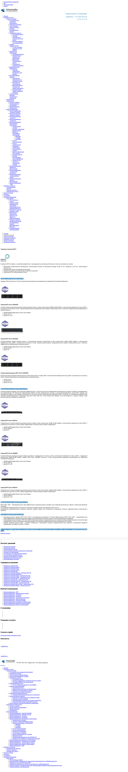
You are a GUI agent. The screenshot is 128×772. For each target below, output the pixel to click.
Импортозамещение (9, 627)
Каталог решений (8, 236)
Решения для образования (11, 552)
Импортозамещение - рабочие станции (14, 599)
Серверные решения (9, 238)
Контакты (6, 615)
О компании (7, 611)
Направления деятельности (11, 612)
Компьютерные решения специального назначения (18, 551)
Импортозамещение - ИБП (11, 592)
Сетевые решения (9, 629)
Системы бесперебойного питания (13, 556)
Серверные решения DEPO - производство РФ (17, 578)
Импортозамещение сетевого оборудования (16, 604)
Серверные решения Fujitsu (11, 568)
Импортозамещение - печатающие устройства (16, 597)
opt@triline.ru (4, 656)
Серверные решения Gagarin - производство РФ (17, 585)
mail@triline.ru (69, 16)
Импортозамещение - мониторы (13, 595)
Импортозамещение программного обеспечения (17, 602)
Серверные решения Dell (11, 571)
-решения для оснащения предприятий (16, 625)
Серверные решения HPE (11, 565)
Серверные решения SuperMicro (13, 574)
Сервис (6, 6)
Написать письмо (5, 533)
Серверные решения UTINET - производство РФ (17, 577)
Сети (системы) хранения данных (13, 555)
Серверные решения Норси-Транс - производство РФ (18, 584)
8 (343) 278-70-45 (82, 16)
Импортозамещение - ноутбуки (12, 596)
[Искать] (1, 540)
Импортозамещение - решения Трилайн (15, 600)
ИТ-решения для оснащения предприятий (15, 553)
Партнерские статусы (9, 614)
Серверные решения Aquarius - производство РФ (17, 573)
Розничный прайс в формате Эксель (11, 635)
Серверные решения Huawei (11, 567)
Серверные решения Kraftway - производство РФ (17, 581)
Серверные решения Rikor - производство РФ (16, 582)
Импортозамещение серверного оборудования (17, 603)
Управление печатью (9, 548)
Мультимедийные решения (11, 559)
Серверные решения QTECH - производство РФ (17, 575)
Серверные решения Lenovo (11, 570)
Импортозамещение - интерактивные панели (16, 593)
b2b (5, 3)
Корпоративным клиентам (11, 2)
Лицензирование (8, 4)
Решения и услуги (9, 239)
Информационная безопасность (12, 558)
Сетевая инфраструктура (10, 549)
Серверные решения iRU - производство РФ (16, 580)
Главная (6, 233)
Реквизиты (7, 617)
